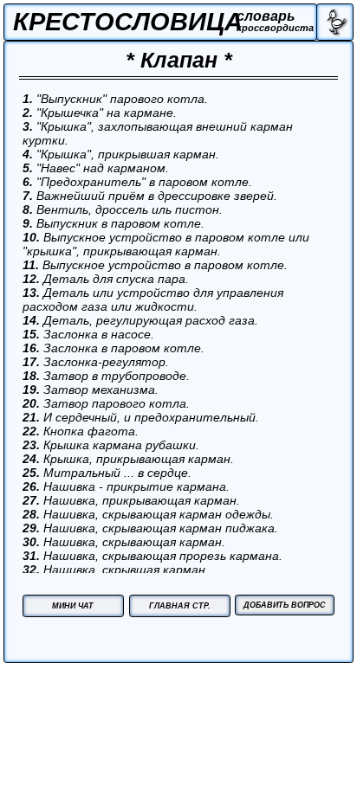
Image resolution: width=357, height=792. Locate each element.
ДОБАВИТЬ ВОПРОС (284, 604)
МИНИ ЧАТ (73, 605)
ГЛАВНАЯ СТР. (180, 605)
